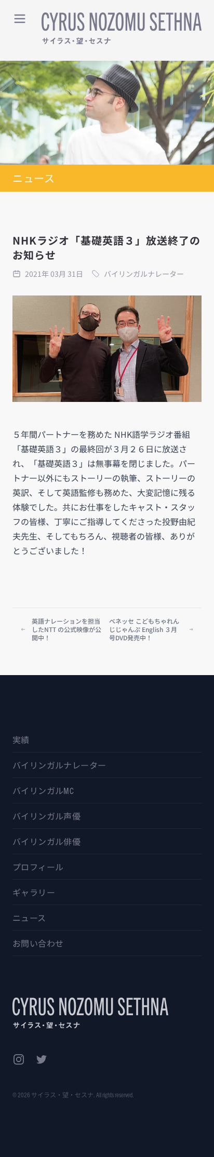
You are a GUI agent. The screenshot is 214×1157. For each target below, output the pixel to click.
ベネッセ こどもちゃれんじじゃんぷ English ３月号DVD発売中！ (144, 629)
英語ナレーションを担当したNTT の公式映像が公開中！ (66, 629)
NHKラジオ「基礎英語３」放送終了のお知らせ (106, 247)
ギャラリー (33, 892)
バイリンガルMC (43, 790)
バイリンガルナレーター (59, 765)
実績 (21, 739)
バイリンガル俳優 (46, 841)
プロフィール (37, 867)
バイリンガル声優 (46, 816)
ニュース (29, 917)
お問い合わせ (37, 943)
